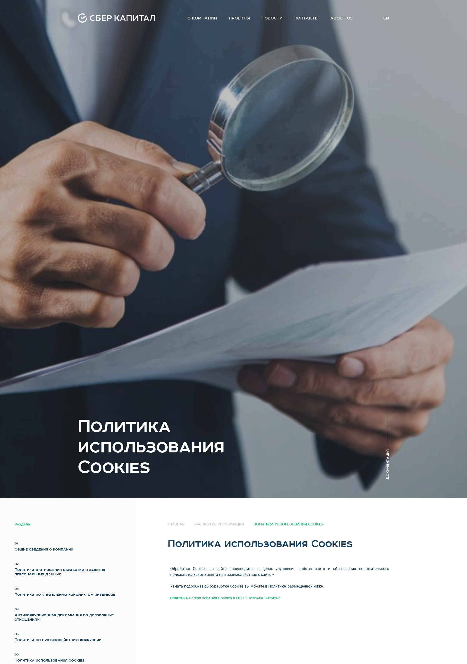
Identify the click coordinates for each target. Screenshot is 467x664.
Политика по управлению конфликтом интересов (65, 594)
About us (341, 18)
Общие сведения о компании (44, 549)
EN (386, 18)
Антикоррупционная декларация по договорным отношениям (65, 617)
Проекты (239, 18)
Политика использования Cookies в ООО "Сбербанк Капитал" (225, 598)
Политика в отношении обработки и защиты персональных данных (60, 572)
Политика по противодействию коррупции (58, 640)
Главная (176, 524)
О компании (202, 18)
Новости (272, 18)
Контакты (307, 18)
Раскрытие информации (219, 524)
